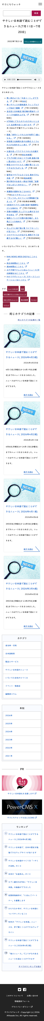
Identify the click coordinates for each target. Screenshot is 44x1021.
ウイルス (34, 300)
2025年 (8, 724)
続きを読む (28, 395)
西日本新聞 (26, 155)
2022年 (8, 748)
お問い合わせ (32, 996)
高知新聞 (27, 178)
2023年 (8, 740)
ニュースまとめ (13, 289)
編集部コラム (11, 694)
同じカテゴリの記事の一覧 (29, 320)
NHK (24, 101)
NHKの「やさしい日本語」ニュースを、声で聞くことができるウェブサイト (23, 927)
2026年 (8, 715)
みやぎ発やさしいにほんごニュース (15, 294)
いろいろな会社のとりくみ (16, 678)
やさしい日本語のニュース (32, 41)
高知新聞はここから (17, 267)
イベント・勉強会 (12, 686)
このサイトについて (14, 996)
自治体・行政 (11, 645)
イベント (6, 305)
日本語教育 (10, 654)
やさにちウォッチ (11, 4)
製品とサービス (12, 662)
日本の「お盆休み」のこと (19, 874)
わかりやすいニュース (20, 195)
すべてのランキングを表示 (30, 966)
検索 (36, 13)
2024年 (8, 732)
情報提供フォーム (22, 1001)
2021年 (8, 756)
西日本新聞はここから (18, 263)
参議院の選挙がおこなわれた (21, 191)
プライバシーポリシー (22, 1007)
